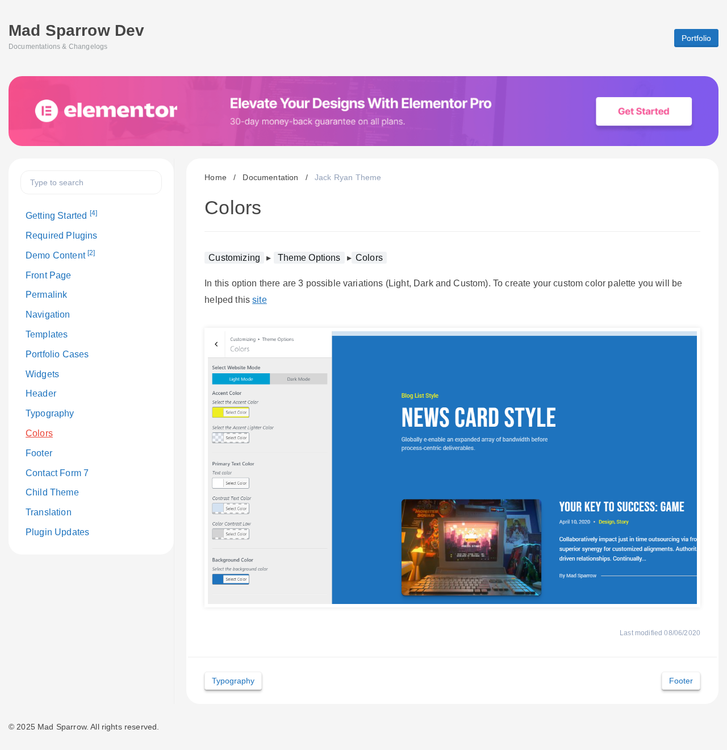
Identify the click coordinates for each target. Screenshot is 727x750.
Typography (50, 413)
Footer (39, 453)
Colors (39, 433)
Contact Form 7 (57, 473)
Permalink (46, 294)
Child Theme (52, 492)
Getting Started (61, 214)
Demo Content (60, 254)
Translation (49, 512)
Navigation (48, 314)
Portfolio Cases (57, 354)
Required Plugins (62, 235)
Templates (47, 334)
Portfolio (696, 38)
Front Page (49, 275)
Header (41, 393)
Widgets (42, 374)
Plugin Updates (57, 532)
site (259, 300)
